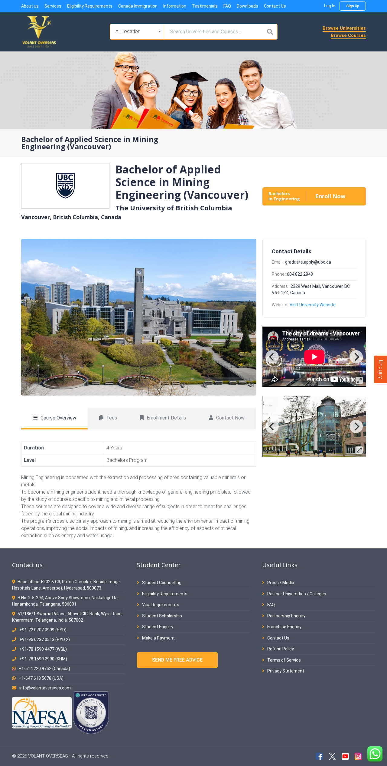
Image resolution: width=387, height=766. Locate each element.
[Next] (356, 356)
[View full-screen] (359, 380)
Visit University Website (313, 304)
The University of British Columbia (173, 207)
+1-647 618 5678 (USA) (41, 678)
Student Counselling (161, 582)
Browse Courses (348, 35)
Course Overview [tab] (58, 418)
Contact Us (275, 6)
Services (52, 6)
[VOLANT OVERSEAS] (39, 31)
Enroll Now (330, 196)
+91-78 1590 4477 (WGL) (43, 649)
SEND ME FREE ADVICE (177, 660)
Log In (329, 5)
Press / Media (280, 582)
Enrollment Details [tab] (166, 418)
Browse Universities (344, 28)
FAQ (227, 6)
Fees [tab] (111, 418)
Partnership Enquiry (285, 615)
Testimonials (205, 6)
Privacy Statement (285, 671)
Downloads (247, 6)
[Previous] (272, 356)
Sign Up (352, 6)
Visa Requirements (160, 604)
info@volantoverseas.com (45, 687)
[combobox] (137, 32)
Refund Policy (280, 648)
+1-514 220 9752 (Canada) (44, 668)
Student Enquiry (157, 626)
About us (30, 6)
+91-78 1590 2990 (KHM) (43, 658)
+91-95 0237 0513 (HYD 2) (44, 639)
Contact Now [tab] (230, 418)
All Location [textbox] (127, 31)
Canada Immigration (138, 6)
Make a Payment (158, 638)
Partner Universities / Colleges (296, 593)
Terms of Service (283, 660)
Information (174, 6)
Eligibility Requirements (89, 6)
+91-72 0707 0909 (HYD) (43, 629)
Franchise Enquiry (283, 626)
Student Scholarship (161, 615)
